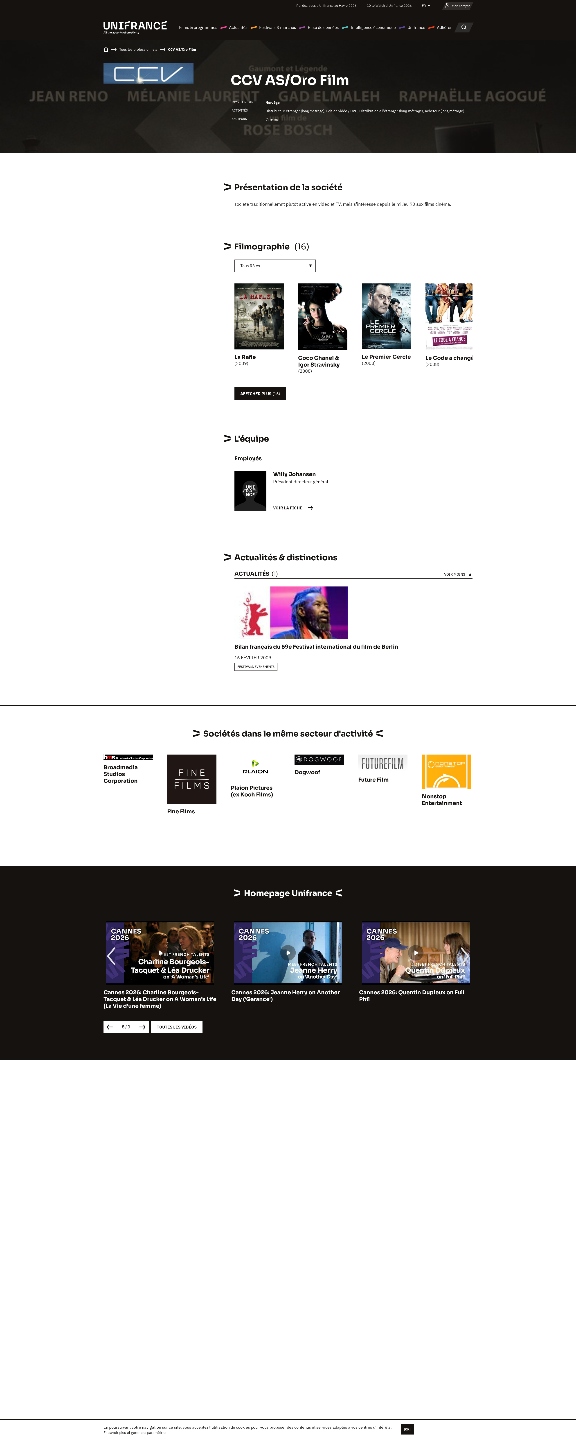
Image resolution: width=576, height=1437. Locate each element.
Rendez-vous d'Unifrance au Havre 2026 (326, 5)
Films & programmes (198, 27)
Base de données (323, 27)
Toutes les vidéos (177, 1027)
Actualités (238, 27)
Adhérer (444, 27)
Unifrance (416, 27)
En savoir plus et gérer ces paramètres (135, 1432)
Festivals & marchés (277, 27)
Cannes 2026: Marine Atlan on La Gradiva (415, 992)
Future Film (373, 779)
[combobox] (275, 266)
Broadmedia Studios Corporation (121, 774)
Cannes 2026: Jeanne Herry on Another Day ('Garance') (158, 996)
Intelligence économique (373, 27)
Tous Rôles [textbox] (250, 265)
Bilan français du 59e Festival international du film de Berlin (316, 646)
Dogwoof (307, 772)
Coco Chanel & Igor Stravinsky (319, 361)
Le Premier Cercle (386, 357)
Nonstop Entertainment (442, 800)
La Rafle (245, 357)
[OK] (407, 1429)
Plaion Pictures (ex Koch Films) (252, 791)
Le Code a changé (449, 358)
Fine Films (181, 811)
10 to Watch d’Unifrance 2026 (389, 5)
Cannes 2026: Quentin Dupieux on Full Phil (284, 996)
